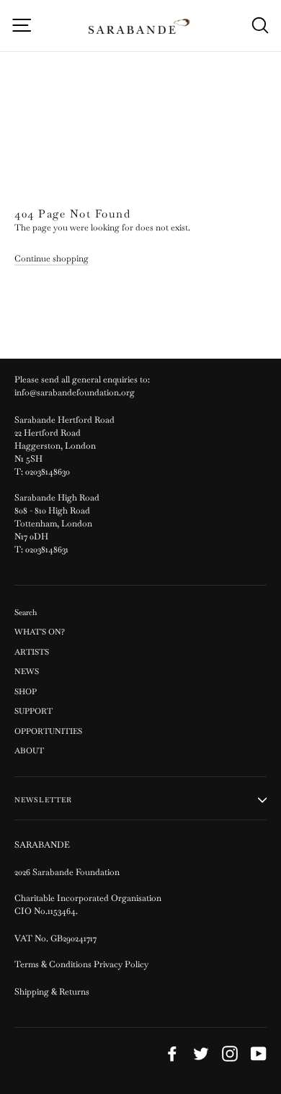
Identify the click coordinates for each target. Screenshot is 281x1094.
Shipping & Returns (51, 991)
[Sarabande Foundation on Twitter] (201, 1054)
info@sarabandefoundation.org (74, 392)
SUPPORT (33, 711)
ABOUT (29, 750)
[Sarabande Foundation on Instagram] (230, 1054)
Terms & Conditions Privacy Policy (82, 964)
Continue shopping (51, 258)
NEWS (26, 671)
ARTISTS (31, 652)
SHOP (25, 691)
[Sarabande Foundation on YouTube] (259, 1054)
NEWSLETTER (43, 799)
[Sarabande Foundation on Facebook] (172, 1054)
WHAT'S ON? (39, 632)
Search (25, 612)
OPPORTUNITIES (48, 731)
